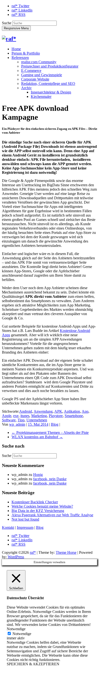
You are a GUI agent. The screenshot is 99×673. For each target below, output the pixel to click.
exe (16, 416)
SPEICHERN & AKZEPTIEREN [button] (33, 664)
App (85, 411)
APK (58, 411)
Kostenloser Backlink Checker (35, 502)
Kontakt (8, 527)
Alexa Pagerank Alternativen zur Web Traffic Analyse (52, 515)
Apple (6, 416)
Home (16, 49)
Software (9, 420)
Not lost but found (25, 519)
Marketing (39, 416)
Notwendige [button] (16, 629)
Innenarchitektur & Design (51, 92)
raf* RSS (18, 14)
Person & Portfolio (26, 53)
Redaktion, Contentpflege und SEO (48, 83)
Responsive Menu (16, 28)
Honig (38, 475)
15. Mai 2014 (38, 424)
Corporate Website (35, 79)
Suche (6, 23)
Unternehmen (36, 420)
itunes (24, 416)
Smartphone (74, 416)
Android (25, 411)
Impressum (25, 527)
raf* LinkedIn (22, 10)
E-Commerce (31, 71)
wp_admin (17, 424)
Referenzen (20, 58)
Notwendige (21, 634)
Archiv (26, 88)
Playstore (56, 416)
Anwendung (43, 411)
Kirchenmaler (41, 96)
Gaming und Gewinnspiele (41, 75)
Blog (54, 424)
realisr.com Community (38, 62)
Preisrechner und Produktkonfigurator (49, 66)
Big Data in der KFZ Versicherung (38, 511)
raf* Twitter (20, 6)
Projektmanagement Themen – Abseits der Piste (50, 432)
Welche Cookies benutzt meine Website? (42, 506)
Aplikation (72, 411)
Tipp (21, 420)
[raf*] (9, 39)
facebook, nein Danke (50, 479)
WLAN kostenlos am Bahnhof (37, 437)
